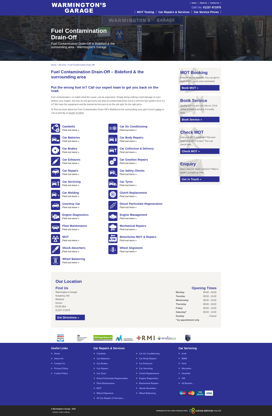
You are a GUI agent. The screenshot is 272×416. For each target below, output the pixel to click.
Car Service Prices (206, 12)
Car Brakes (102, 363)
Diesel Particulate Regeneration (112, 378)
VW (183, 378)
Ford (184, 363)
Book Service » (192, 119)
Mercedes (186, 368)
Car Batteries (103, 358)
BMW (184, 358)
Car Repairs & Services (174, 12)
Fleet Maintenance (106, 383)
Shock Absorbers (147, 388)
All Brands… (188, 383)
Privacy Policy (61, 368)
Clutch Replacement (149, 373)
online (158, 109)
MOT (99, 388)
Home (194, 3)
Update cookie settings (61, 412)
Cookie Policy (61, 373)
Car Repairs (102, 368)
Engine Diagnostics (148, 378)
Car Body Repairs (148, 358)
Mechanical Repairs (149, 383)
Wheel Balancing (147, 393)
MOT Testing (145, 12)
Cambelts (101, 353)
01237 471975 (206, 7)
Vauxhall (186, 373)
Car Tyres (101, 373)
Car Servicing (146, 368)
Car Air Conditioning (149, 353)
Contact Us (214, 3)
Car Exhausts (145, 363)
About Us (203, 3)
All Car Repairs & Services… (111, 398)
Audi (184, 353)
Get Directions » (68, 317)
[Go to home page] (79, 7)
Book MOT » (190, 87)
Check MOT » (191, 151)
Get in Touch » (191, 179)
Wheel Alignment (105, 393)
